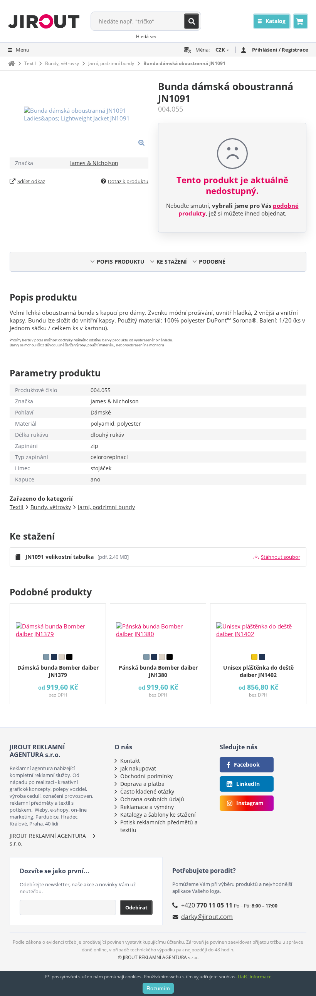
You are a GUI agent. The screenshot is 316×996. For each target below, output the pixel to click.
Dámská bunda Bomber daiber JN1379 (58, 671)
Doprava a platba (142, 783)
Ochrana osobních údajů (152, 799)
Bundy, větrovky (62, 63)
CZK (220, 49)
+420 (206, 905)
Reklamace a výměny (147, 807)
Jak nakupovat (138, 768)
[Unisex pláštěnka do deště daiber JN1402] (258, 627)
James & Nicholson (94, 163)
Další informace (255, 976)
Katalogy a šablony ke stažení (158, 814)
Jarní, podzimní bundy (111, 63)
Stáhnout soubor (280, 556)
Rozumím (158, 988)
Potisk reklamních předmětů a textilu (159, 826)
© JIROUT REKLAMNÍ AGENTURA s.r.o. (158, 957)
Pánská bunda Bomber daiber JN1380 (158, 671)
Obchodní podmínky (146, 776)
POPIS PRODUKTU (121, 261)
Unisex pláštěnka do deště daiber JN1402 (258, 671)
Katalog (276, 21)
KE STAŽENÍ (171, 261)
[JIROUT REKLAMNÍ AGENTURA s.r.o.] (43, 21)
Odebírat (136, 907)
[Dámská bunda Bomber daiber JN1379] (58, 627)
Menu (22, 49)
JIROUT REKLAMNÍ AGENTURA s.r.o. (48, 839)
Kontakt (130, 760)
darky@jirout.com (207, 916)
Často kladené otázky (147, 791)
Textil (30, 63)
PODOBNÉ (212, 261)
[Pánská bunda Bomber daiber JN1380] (158, 627)
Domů (11, 63)
